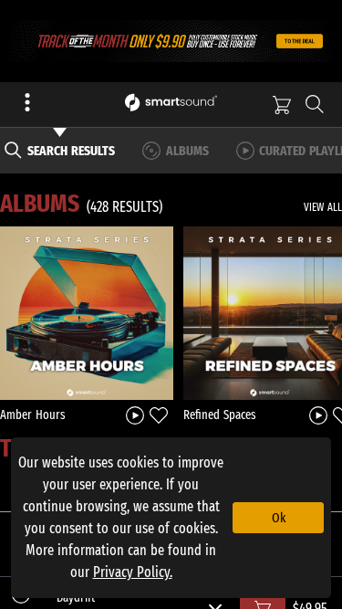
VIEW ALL (323, 207)
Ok (278, 517)
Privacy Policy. (132, 572)
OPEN (87, 312)
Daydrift (76, 598)
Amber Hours (33, 415)
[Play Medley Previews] (135, 414)
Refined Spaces (219, 415)
